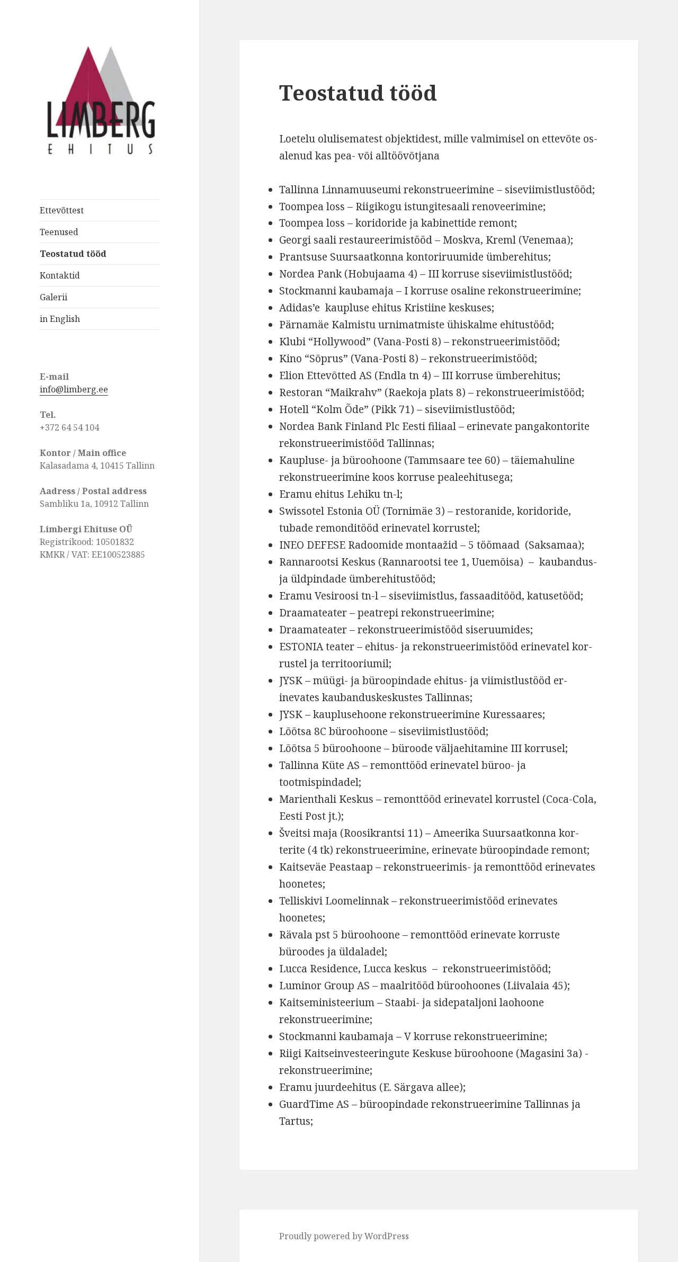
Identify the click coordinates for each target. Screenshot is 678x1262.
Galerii (53, 297)
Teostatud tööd (73, 253)
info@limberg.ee (74, 389)
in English (60, 319)
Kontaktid (60, 275)
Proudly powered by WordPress (344, 1236)
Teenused (59, 232)
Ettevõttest (62, 210)
